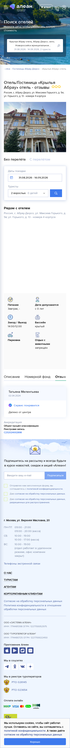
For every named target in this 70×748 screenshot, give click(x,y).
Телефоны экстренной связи (22, 563)
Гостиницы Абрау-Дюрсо (25, 69)
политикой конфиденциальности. (45, 489)
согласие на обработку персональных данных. (40, 493)
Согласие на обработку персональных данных (33, 601)
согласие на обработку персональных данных (33, 734)
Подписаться (55, 475)
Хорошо (35, 742)
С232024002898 (13, 432)
